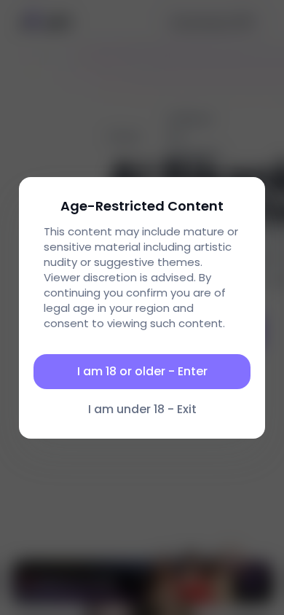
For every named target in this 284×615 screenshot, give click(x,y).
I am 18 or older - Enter (142, 371)
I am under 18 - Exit (142, 409)
